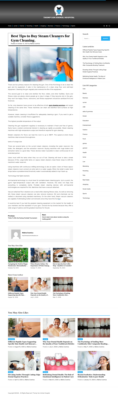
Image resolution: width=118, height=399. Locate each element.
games (85, 143)
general (85, 148)
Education (86, 120)
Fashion (22, 26)
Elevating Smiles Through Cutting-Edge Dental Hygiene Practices (24, 376)
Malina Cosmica (35, 43)
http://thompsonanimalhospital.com (30, 235)
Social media (86, 189)
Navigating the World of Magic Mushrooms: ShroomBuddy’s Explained (18, 265)
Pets (84, 175)
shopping (43, 26)
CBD (84, 107)
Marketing (86, 166)
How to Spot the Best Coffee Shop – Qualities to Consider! (62, 265)
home (84, 157)
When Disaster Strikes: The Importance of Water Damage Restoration (40, 265)
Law (84, 161)
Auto (84, 89)
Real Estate (86, 180)
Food (84, 139)
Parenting (29, 26)
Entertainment (87, 125)
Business (50, 26)
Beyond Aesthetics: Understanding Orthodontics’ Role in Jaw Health (91, 376)
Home (9, 26)
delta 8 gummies (88, 111)
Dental (85, 116)
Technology (65, 26)
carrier (16, 26)
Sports (73, 26)
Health (36, 26)
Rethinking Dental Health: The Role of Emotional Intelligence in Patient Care (58, 376)
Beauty (85, 93)
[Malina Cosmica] (16, 234)
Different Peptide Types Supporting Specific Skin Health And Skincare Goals (16, 295)
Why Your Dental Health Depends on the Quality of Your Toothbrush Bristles (39, 295)
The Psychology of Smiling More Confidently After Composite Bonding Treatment (61, 295)
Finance (57, 26)
